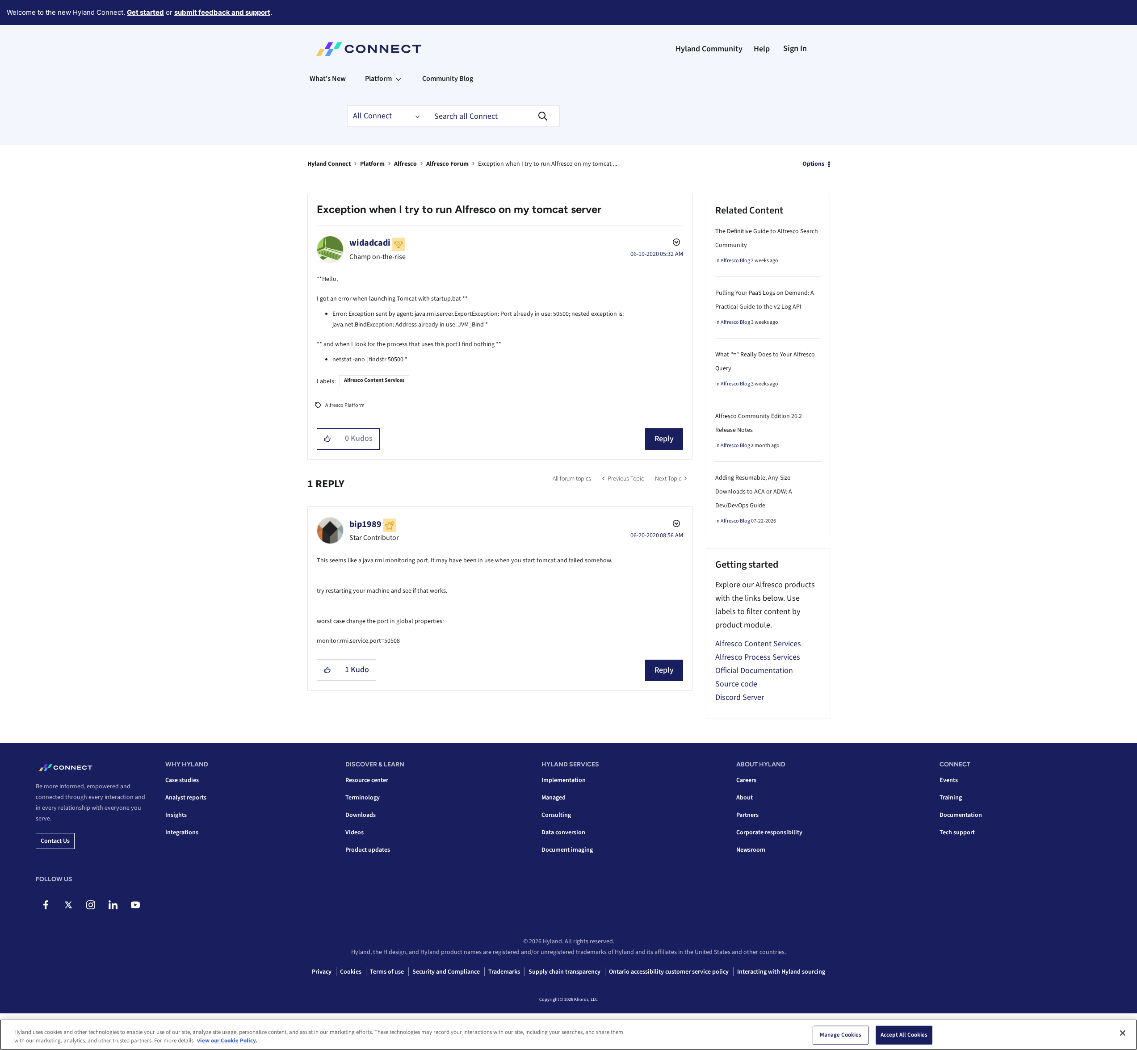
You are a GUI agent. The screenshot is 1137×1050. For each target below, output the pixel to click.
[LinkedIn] (113, 905)
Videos (354, 832)
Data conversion (563, 832)
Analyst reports (185, 797)
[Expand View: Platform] (398, 78)
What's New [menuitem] (328, 79)
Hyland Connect (329, 163)
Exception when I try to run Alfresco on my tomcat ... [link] (547, 163)
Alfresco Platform (345, 405)
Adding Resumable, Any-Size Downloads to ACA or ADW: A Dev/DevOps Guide (753, 491)
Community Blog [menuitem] (447, 79)
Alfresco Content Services (374, 380)
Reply (664, 438)
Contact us (55, 841)
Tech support (957, 832)
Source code (736, 684)
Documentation (961, 815)
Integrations (181, 832)
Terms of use (387, 971)
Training (951, 797)
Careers (746, 780)
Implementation (563, 780)
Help (762, 48)
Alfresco (405, 163)
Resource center (366, 780)
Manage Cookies (841, 1035)
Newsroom (750, 849)
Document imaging (567, 849)
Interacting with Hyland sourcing (781, 971)
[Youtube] (135, 905)
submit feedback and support (222, 12)
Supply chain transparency (564, 971)
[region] (568, 1034)
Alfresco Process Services (757, 657)
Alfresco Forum (447, 163)
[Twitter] (68, 905)
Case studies (182, 780)
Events (949, 780)
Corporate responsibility (769, 832)
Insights (176, 815)
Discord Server (739, 697)
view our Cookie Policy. (227, 1041)
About (744, 797)
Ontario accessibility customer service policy (669, 971)
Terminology (362, 797)
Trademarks (504, 971)
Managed (553, 797)
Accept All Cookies (904, 1035)
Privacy (321, 971)
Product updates (367, 849)
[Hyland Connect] (369, 49)
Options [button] (813, 163)
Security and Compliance (446, 971)
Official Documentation (754, 670)
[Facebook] (46, 905)
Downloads (360, 815)
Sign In (795, 48)
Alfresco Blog (735, 260)
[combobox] (492, 116)
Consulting (556, 815)
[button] (327, 439)
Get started (145, 12)
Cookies (350, 971)
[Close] (1123, 1033)
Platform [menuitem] (378, 79)
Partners (747, 815)
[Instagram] (90, 905)
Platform (372, 163)
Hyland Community (709, 48)
